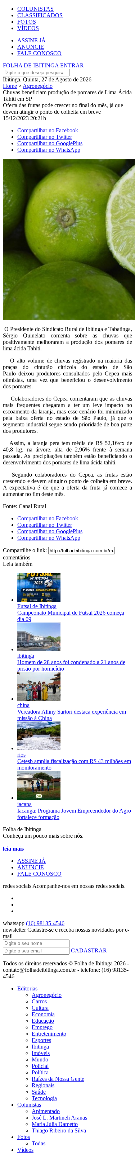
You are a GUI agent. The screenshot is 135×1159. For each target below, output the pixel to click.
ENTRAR (72, 65)
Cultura (40, 1008)
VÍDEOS (28, 28)
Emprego (42, 1027)
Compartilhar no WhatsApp (48, 150)
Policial (40, 1066)
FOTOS (26, 22)
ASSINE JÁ (31, 40)
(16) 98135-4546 (45, 923)
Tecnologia (44, 1098)
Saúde (39, 1092)
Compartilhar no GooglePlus (49, 143)
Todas (38, 1143)
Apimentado (46, 1111)
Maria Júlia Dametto (55, 1124)
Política (40, 1072)
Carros (39, 1001)
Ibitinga (40, 1047)
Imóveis (41, 1053)
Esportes (41, 1040)
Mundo (40, 1059)
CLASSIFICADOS (40, 15)
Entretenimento (49, 1034)
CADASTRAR (89, 950)
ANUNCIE (30, 47)
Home (10, 86)
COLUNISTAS (35, 9)
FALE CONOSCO (39, 53)
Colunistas (29, 1105)
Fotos (23, 1137)
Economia (43, 1014)
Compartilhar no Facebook (47, 130)
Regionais (43, 1085)
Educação (43, 1021)
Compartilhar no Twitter (44, 137)
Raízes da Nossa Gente (58, 1079)
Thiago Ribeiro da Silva (59, 1130)
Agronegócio (38, 86)
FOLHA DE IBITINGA (31, 65)
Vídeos (25, 1150)
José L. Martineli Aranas (59, 1118)
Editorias (27, 988)
